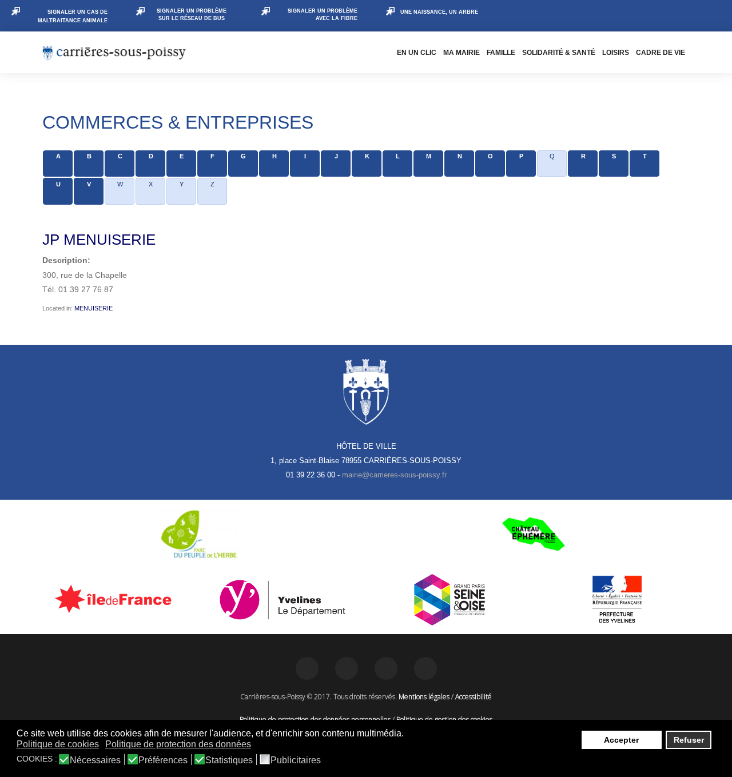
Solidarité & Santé (558, 53)
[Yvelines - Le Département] (283, 600)
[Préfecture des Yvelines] (617, 599)
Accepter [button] (621, 739)
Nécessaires (95, 760)
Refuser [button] (689, 739)
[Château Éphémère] (533, 534)
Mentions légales (424, 697)
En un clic (416, 53)
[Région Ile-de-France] (115, 599)
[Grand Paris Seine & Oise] (450, 599)
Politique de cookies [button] (58, 744)
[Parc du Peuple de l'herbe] (198, 534)
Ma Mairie (461, 53)
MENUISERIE (93, 308)
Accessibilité (473, 697)
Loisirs (615, 53)
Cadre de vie (660, 53)
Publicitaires (295, 760)
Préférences (163, 760)
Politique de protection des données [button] (178, 744)
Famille (501, 53)
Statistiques (229, 760)
